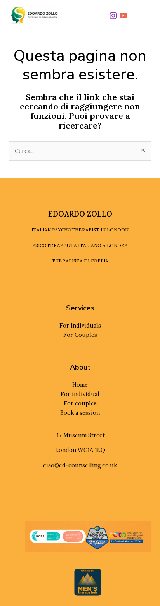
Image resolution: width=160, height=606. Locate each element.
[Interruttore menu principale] (142, 15)
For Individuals (80, 325)
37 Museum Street (80, 435)
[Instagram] (113, 16)
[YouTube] (123, 16)
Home (80, 384)
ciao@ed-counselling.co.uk (80, 465)
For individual (80, 394)
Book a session (80, 412)
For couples (80, 403)
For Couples (80, 334)
